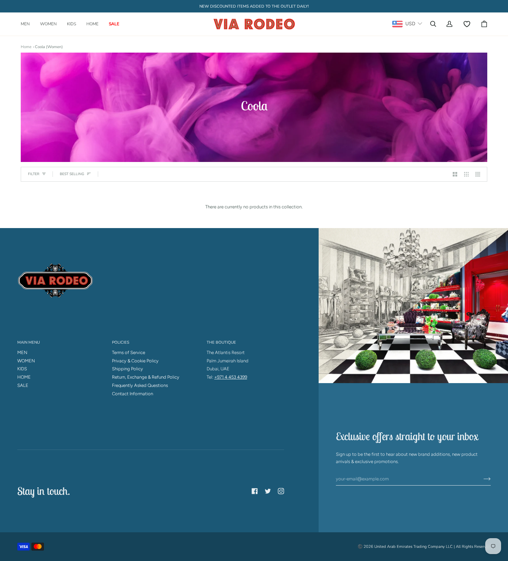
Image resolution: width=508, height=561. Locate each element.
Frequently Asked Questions (140, 385)
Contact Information (132, 393)
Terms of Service (128, 352)
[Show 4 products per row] (479, 174)
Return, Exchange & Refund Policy (145, 377)
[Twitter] (268, 491)
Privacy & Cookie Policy (135, 360)
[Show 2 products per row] (455, 174)
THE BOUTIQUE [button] (221, 342)
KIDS (22, 368)
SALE (22, 385)
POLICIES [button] (120, 342)
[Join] (481, 478)
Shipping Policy (127, 368)
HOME (24, 377)
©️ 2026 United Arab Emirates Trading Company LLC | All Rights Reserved (424, 546)
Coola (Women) (49, 46)
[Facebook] (255, 491)
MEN (22, 352)
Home (26, 46)
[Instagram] (281, 491)
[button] (28, 24)
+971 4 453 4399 (230, 377)
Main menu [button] (28, 342)
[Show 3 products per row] (466, 174)
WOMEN (26, 360)
